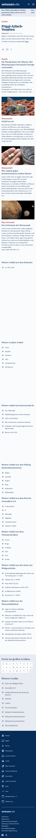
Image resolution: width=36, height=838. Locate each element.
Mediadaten (5, 826)
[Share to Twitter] (11, 49)
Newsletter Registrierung (9, 831)
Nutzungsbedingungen (8, 828)
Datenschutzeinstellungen (9, 821)
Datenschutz (5, 819)
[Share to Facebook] (7, 49)
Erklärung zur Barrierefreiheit (10, 824)
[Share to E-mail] (3, 49)
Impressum (5, 817)
